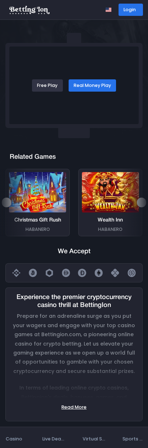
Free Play (47, 85)
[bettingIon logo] (29, 9)
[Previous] (6, 202)
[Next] (141, 202)
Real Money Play (92, 85)
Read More (74, 407)
